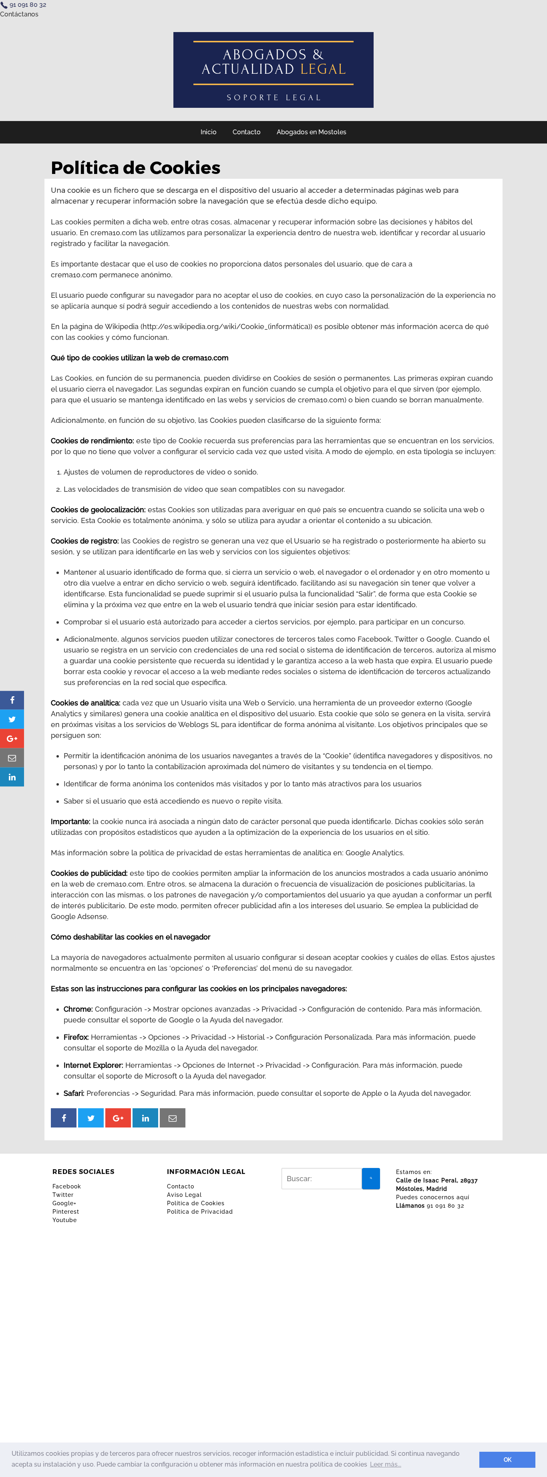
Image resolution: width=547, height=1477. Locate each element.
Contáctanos (19, 14)
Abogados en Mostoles (311, 132)
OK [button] (507, 1459)
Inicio (209, 132)
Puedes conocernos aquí (432, 1197)
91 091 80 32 (28, 4)
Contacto (247, 132)
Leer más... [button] (385, 1464)
